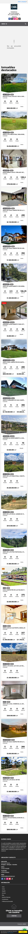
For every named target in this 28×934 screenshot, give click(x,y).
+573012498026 (15, 13)
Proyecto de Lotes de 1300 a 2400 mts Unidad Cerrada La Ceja (14, 96)
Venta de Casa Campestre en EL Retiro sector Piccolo (14, 741)
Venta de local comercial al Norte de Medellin (14, 704)
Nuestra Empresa (6, 897)
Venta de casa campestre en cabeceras (14, 248)
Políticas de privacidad (7, 901)
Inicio (3, 886)
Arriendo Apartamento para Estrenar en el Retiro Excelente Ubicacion (14, 324)
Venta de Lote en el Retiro (11, 779)
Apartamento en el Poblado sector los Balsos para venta (14, 172)
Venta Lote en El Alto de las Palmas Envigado (14, 666)
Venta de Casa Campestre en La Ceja (14, 210)
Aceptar (22, 931)
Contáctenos (5, 899)
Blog (3, 895)
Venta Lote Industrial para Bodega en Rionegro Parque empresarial (14, 134)
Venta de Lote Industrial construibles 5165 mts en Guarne (14, 476)
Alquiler (4, 891)
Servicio (4, 893)
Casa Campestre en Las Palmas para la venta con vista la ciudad (14, 590)
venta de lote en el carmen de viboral (14, 514)
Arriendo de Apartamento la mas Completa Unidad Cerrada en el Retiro (14, 438)
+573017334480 (14, 14)
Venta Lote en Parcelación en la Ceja (14, 817)
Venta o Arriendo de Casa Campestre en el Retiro (14, 400)
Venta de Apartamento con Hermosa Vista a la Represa (14, 286)
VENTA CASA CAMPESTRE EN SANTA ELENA (14, 362)
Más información (10, 932)
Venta (3, 889)
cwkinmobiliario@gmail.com (8, 876)
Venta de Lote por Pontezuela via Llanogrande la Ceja (14, 552)
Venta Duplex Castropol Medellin (14, 628)
